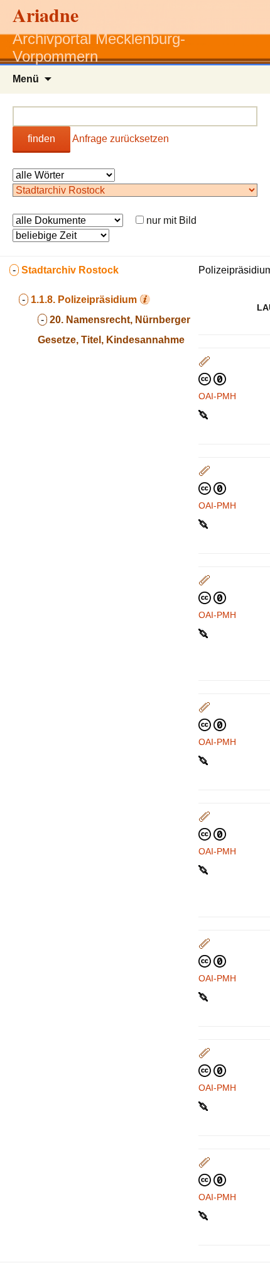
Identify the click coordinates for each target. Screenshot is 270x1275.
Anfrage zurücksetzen (120, 138)
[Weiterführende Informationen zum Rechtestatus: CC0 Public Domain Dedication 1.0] (212, 378)
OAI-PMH (217, 396)
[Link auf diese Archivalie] (204, 414)
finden (41, 138)
